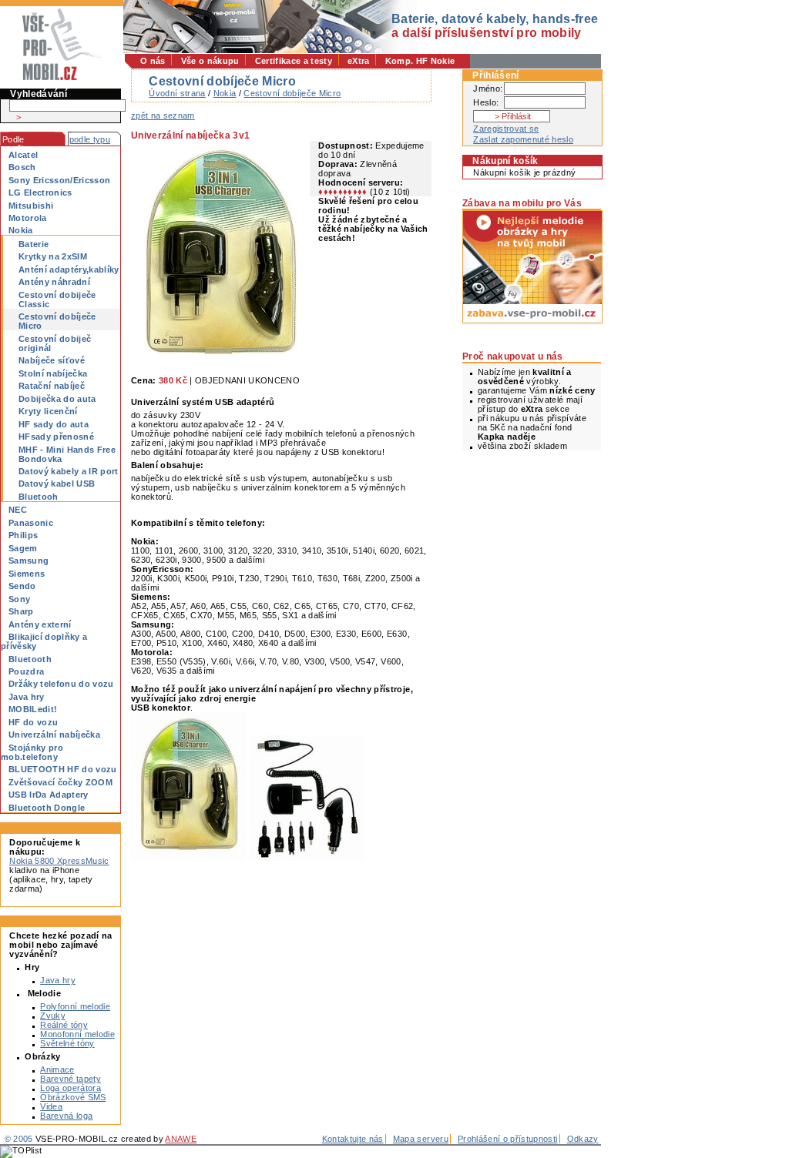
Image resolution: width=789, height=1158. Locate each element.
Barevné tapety (70, 1078)
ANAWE (180, 1138)
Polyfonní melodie (75, 1006)
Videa (51, 1106)
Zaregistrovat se (506, 128)
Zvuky (52, 1015)
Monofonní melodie (77, 1034)
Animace (57, 1069)
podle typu (89, 139)
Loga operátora (70, 1088)
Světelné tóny (67, 1043)
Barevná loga (66, 1115)
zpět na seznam (163, 115)
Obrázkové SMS (73, 1097)
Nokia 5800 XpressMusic (59, 860)
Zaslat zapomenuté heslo (523, 139)
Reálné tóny (64, 1024)
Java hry (58, 980)
